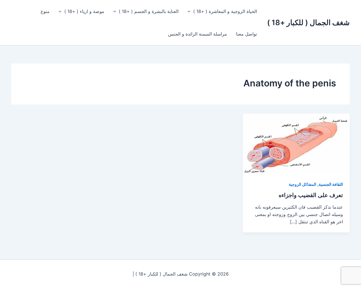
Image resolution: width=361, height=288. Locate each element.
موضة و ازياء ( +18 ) (84, 11)
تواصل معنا (246, 34)
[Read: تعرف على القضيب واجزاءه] (296, 143)
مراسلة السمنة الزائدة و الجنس (197, 34)
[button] (190, 11)
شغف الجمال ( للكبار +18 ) (308, 22)
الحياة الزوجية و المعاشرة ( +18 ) (225, 11)
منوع (45, 11)
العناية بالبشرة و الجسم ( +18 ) (149, 11)
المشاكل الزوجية (302, 184)
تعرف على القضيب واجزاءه (311, 195)
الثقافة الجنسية (331, 184)
